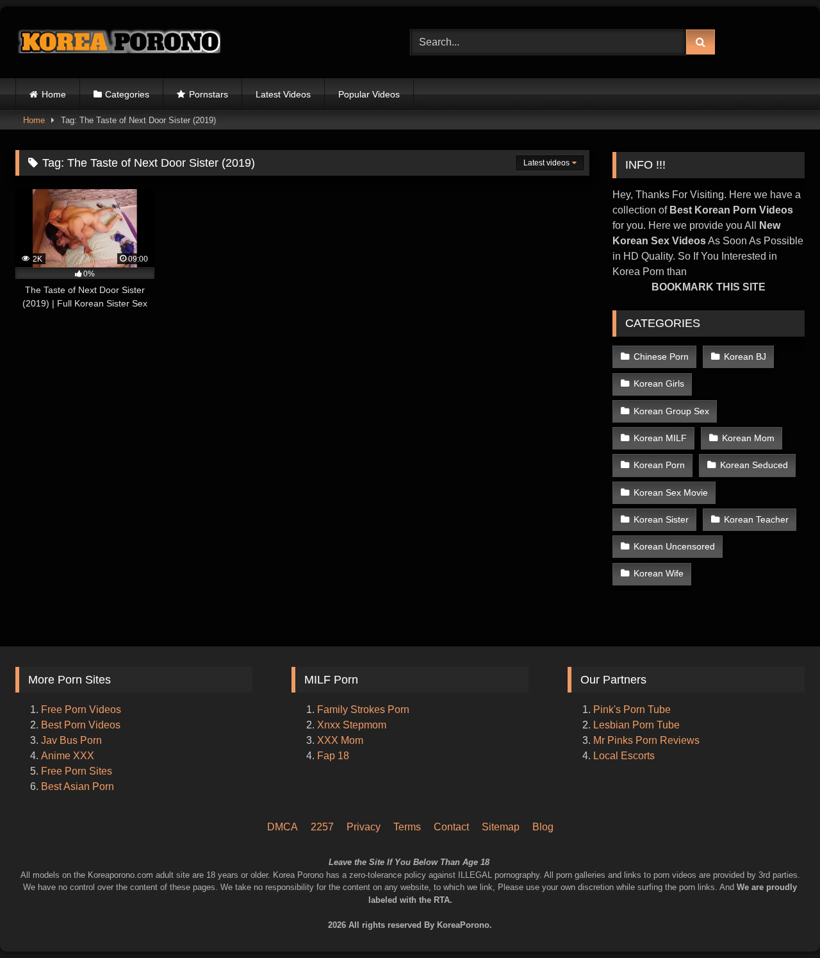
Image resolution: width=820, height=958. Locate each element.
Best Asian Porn (77, 786)
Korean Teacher (756, 519)
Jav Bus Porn (71, 740)
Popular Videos (369, 94)
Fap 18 (333, 755)
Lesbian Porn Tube (636, 724)
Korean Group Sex (671, 411)
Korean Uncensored (674, 546)
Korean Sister (661, 519)
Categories (127, 94)
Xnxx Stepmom (351, 724)
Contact (451, 826)
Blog (543, 826)
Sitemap (501, 826)
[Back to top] (793, 894)
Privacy (364, 826)
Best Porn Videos (80, 724)
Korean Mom (748, 438)
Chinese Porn (661, 356)
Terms (407, 826)
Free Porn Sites (76, 771)
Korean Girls (659, 383)
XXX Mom (341, 740)
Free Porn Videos (81, 709)
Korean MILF (660, 438)
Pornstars (208, 94)
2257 (322, 826)
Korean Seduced (754, 465)
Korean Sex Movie (671, 492)
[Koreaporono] (117, 42)
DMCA (282, 826)
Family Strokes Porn (363, 709)
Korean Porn (659, 465)
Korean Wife (659, 573)
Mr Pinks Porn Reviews (647, 740)
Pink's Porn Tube (632, 709)
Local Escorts (624, 755)
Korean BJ (745, 356)
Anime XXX (67, 755)
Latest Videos (283, 94)
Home (54, 94)
